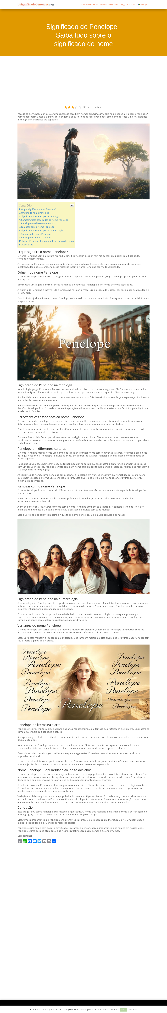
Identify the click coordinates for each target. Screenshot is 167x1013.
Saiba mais (132, 1009)
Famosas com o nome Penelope (37, 226)
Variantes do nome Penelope (36, 233)
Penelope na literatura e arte (35, 237)
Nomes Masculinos (109, 4)
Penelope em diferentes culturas (38, 223)
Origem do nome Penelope (35, 212)
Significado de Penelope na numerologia (42, 230)
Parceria (131, 4)
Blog (123, 4)
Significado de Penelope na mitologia (40, 216)
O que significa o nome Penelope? (38, 209)
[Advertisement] (83, 80)
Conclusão (27, 244)
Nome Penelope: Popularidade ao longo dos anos (48, 241)
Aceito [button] (123, 1009)
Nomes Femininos (89, 4)
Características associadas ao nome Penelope (44, 219)
